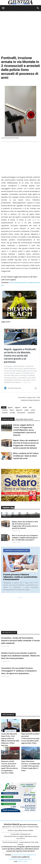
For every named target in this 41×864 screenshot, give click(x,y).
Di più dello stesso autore (24, 419)
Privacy (20, 861)
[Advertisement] (20, 33)
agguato (17, 407)
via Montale (31, 412)
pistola (27, 410)
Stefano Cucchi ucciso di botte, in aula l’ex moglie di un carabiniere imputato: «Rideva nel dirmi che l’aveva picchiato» (20, 655)
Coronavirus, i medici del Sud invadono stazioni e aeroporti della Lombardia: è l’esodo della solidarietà (20, 640)
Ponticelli (5, 412)
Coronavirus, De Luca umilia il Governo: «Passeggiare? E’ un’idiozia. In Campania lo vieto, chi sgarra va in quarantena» (19, 670)
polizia (33, 410)
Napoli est (19, 410)
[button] (38, 8)
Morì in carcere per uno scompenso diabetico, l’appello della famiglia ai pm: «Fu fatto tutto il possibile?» (25, 538)
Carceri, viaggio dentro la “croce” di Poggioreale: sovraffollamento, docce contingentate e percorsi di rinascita (24, 430)
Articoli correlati (7, 419)
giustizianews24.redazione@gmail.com (24, 855)
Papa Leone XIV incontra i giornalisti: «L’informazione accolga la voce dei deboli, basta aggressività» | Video (30, 738)
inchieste (5, 410)
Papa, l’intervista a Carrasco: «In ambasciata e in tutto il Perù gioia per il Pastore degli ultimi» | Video (30, 765)
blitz (30, 407)
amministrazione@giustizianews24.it (20, 859)
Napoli (12, 410)
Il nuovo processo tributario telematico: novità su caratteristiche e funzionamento (20, 576)
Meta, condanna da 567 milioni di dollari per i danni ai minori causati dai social (25, 455)
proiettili (12, 412)
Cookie (25, 861)
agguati (10, 407)
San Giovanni (21, 412)
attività (25, 407)
